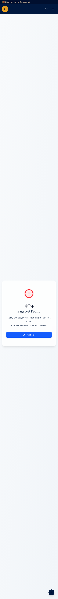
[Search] (46, 9)
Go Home (31, 334)
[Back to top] (51, 592)
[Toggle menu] (53, 9)
